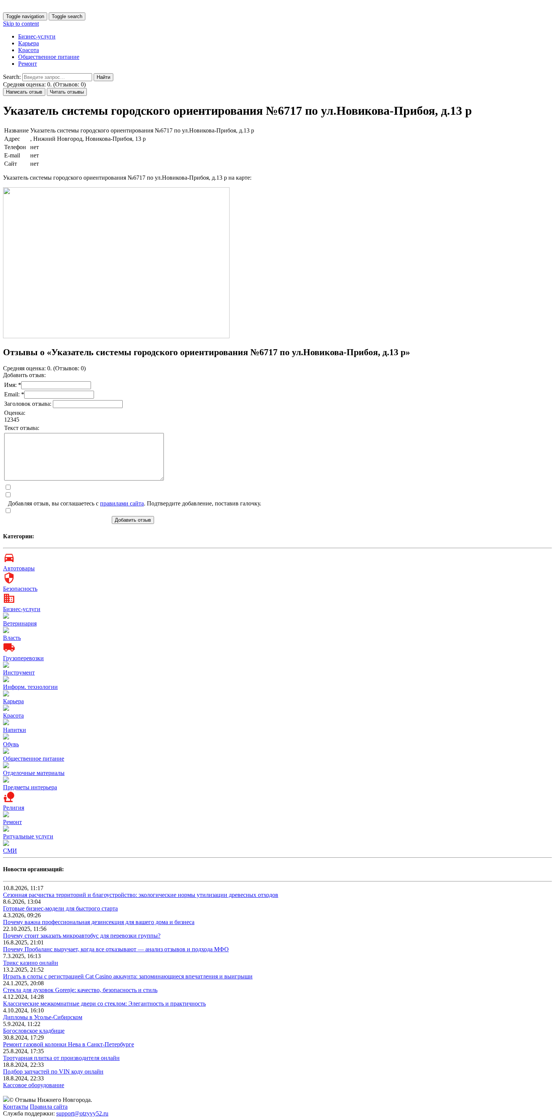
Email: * (14, 394)
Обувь (11, 744)
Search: (12, 77)
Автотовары (19, 568)
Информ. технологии (30, 687)
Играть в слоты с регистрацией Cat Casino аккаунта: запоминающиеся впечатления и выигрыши (128, 976)
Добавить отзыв (133, 520)
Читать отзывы (67, 92)
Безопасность (20, 588)
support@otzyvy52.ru (82, 1113)
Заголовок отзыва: (28, 404)
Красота (28, 50)
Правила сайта (49, 1106)
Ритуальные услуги (28, 836)
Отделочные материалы (34, 773)
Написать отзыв (24, 92)
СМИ (10, 850)
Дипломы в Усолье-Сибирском (42, 1017)
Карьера (28, 43)
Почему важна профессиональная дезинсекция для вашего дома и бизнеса (98, 922)
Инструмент (19, 672)
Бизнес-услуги (36, 36)
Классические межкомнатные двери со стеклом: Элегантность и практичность (104, 1003)
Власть (12, 638)
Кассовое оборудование (33, 1085)
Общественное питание (48, 57)
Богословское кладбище (34, 1031)
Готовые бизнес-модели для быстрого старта (60, 908)
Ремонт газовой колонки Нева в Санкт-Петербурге (68, 1044)
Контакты (15, 1106)
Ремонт (27, 63)
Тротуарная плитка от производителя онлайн (61, 1058)
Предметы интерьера (30, 787)
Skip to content (21, 23)
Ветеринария (20, 623)
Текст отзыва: (21, 428)
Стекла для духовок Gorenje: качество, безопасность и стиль (80, 990)
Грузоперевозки (23, 658)
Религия (13, 807)
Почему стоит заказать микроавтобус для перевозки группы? (81, 935)
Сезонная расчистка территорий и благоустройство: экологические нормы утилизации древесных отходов (140, 895)
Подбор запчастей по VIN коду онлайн (53, 1071)
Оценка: (14, 413)
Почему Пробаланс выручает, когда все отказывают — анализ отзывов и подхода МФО (116, 949)
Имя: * (12, 385)
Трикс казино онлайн (30, 963)
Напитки (14, 730)
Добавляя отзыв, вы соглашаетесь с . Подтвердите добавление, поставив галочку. (134, 503)
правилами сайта (122, 503)
